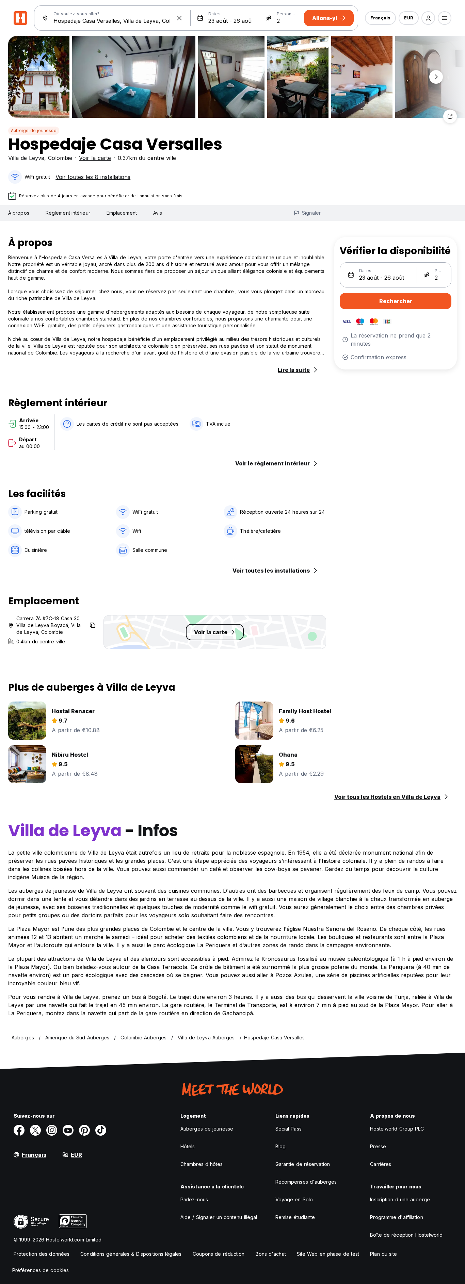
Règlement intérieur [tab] (68, 213)
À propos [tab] (18, 213)
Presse (378, 1146)
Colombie (60, 157)
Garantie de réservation (302, 1164)
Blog (280, 1146)
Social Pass (288, 1129)
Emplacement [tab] (122, 213)
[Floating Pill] (436, 77)
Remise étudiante (295, 1217)
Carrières (380, 1164)
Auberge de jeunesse (34, 130)
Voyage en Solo (294, 1199)
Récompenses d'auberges (306, 1182)
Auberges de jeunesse (206, 1129)
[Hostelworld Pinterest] (84, 1130)
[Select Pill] (428, 18)
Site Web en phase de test (328, 1254)
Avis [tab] (157, 213)
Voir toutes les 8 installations (92, 177)
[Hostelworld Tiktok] (100, 1130)
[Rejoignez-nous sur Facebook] (19, 1130)
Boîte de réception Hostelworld (406, 1235)
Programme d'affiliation (396, 1217)
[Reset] (179, 18)
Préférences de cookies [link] (40, 1270)
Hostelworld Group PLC (397, 1129)
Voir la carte (95, 157)
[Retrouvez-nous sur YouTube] (68, 1130)
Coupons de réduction (219, 1254)
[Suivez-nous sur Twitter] (35, 1130)
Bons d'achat (271, 1254)
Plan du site (383, 1254)
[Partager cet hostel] (450, 116)
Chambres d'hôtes (201, 1164)
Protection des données (41, 1254)
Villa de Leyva (26, 157)
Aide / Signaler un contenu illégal (218, 1217)
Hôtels (187, 1146)
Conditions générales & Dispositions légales (130, 1254)
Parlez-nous (194, 1199)
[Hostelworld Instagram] (51, 1130)
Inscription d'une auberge (400, 1199)
